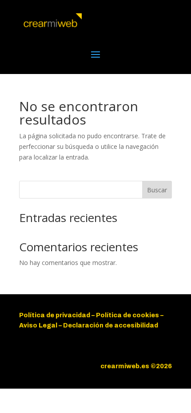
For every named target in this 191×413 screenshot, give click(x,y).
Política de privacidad (54, 315)
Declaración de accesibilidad (110, 325)
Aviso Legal (39, 325)
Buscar (157, 190)
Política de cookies (127, 315)
